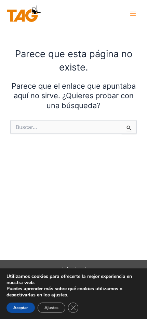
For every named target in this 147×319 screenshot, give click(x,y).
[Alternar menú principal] (133, 14)
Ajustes (51, 307)
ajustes (59, 295)
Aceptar (20, 307)
